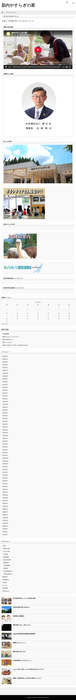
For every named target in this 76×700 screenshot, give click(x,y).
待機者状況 (6, 562)
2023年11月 (5, 432)
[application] (38, 49)
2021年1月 (5, 492)
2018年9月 (5, 526)
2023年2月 (5, 452)
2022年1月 (5, 489)
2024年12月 (5, 401)
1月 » (6, 323)
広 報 (4, 585)
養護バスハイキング (7, 342)
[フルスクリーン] (70, 67)
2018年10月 (5, 523)
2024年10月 (5, 404)
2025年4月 (5, 390)
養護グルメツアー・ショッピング (10, 336)
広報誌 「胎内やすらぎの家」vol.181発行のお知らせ (15, 345)
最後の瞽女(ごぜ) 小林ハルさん (21, 625)
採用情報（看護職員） (19, 616)
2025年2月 (5, 395)
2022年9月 (5, 466)
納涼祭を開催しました (7, 339)
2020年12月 (5, 494)
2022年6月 (5, 475)
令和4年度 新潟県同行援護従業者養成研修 (24, 633)
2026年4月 (5, 367)
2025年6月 (5, 384)
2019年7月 (5, 508)
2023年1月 (5, 455)
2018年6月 (5, 534)
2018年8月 (5, 528)
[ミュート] (67, 67)
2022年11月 (5, 460)
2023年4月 (5, 446)
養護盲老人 (5, 576)
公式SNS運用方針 (7, 573)
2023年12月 (5, 429)
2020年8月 (5, 503)
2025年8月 (5, 381)
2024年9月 (5, 407)
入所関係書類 (6, 565)
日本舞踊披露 (5, 333)
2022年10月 (5, 463)
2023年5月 (5, 443)
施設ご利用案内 (7, 559)
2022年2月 (5, 486)
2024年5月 (5, 415)
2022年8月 (5, 469)
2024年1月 (5, 426)
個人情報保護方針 (7, 571)
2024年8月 (5, 409)
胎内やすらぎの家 (37, 697)
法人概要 (5, 554)
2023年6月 (5, 441)
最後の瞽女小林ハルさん (19, 651)
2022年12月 (5, 458)
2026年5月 (5, 364)
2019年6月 (5, 511)
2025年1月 (5, 398)
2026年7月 (5, 359)
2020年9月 (5, 500)
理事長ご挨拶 (6, 548)
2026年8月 (5, 356)
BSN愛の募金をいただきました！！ (22, 660)
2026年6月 (5, 361)
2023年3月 (5, 449)
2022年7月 (5, 472)
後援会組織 (6, 556)
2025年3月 (5, 393)
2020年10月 (5, 497)
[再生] (6, 67)
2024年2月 (5, 424)
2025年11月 (5, 373)
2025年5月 (5, 387)
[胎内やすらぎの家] (18, 5)
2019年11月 (5, 506)
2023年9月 (5, 438)
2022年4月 (5, 480)
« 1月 (3, 323)
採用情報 (5, 568)
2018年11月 (5, 520)
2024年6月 (5, 412)
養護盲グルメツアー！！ (19, 642)
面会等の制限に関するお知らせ (21, 607)
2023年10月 (5, 435)
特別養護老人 (5, 579)
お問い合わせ (5, 590)
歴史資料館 (5, 588)
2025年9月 (5, 378)
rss (67, 2)
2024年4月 (5, 418)
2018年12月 (5, 517)
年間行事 (4, 582)
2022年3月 (5, 483)
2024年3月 (5, 421)
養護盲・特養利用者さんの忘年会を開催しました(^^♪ (27, 678)
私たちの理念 (6, 551)
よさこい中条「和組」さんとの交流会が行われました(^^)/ (28, 669)
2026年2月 (5, 370)
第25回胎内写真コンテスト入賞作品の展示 (24, 598)
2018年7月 (5, 531)
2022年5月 (5, 477)
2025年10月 (5, 375)
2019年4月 (5, 514)
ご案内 (4, 545)
